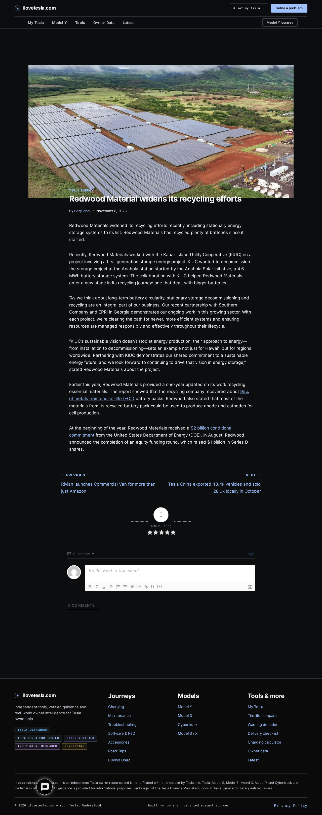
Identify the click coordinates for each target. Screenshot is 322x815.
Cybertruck (187, 724)
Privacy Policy (290, 805)
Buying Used (119, 760)
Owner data (258, 751)
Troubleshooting (122, 724)
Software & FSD (121, 733)
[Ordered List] (118, 587)
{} (152, 586)
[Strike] (110, 587)
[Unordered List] (125, 587)
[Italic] (96, 587)
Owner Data (103, 22)
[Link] (146, 587)
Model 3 (185, 715)
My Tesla (36, 22)
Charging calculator (264, 742)
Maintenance (119, 715)
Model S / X (187, 733)
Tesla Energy (81, 190)
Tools (80, 22)
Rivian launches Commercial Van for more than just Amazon (108, 483)
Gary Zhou (82, 211)
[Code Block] (139, 587)
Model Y (59, 22)
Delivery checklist (263, 733)
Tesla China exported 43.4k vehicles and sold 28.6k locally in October (214, 483)
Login (250, 554)
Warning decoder (262, 724)
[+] (160, 586)
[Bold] (89, 587)
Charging (116, 707)
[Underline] (103, 587)
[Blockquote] (132, 587)
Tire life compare (262, 715)
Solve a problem (289, 8)
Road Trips (117, 751)
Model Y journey (280, 22)
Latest (128, 22)
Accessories (119, 742)
